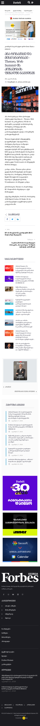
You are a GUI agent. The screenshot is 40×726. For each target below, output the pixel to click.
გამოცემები (6, 664)
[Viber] (23, 594)
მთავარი (7, 10)
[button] (2, 3)
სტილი (4, 656)
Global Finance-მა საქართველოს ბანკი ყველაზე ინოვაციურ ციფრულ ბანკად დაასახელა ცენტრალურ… (25, 335)
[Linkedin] (18, 594)
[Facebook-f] (4, 594)
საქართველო (28, 10)
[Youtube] (13, 594)
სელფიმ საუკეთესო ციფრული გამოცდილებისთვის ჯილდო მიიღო (19, 451)
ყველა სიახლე (17, 10)
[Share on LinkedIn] (17, 219)
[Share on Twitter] (12, 219)
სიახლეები (6, 629)
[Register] (32, 2)
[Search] (29, 2)
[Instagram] (8, 594)
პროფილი (6, 641)
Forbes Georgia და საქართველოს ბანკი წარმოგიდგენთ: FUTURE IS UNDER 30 (20, 427)
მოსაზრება (6, 637)
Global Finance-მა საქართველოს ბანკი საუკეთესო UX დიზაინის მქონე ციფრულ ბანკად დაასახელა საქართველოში (19, 677)
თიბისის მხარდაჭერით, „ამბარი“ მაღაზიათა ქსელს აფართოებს (24, 312)
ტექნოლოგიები (8, 652)
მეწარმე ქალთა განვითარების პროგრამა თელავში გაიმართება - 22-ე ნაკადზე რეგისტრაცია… (25, 291)
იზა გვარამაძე (11, 79)
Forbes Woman (7, 660)
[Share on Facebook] (7, 219)
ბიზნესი (5, 633)
